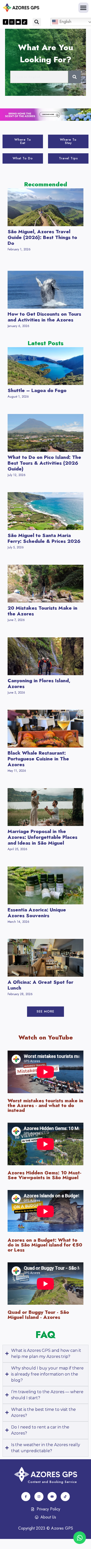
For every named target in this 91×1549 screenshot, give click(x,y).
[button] (83, 8)
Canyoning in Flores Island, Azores (39, 683)
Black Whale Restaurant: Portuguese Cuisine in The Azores (38, 758)
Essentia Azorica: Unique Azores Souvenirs (37, 912)
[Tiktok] (24, 22)
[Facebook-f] (5, 22)
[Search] (74, 77)
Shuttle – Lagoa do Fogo (37, 390)
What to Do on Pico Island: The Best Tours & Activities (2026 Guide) (44, 463)
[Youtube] (18, 22)
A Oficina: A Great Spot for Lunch (40, 984)
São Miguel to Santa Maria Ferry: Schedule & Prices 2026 (44, 538)
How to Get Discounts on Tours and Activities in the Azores (44, 316)
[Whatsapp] (79, 1537)
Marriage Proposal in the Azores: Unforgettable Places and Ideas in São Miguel (42, 837)
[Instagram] (12, 22)
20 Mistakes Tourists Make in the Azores (42, 610)
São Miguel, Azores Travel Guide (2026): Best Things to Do (42, 237)
